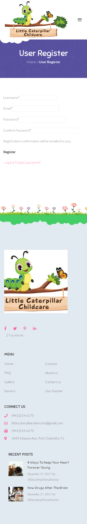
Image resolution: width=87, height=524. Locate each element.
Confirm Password (17, 130)
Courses (51, 364)
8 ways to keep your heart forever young (48, 465)
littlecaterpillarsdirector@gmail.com (37, 423)
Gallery (9, 382)
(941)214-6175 (23, 415)
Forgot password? (28, 162)
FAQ (7, 373)
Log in (8, 162)
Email (7, 108)
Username (11, 97)
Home (9, 364)
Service (9, 391)
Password (11, 119)
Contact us (53, 382)
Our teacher (54, 391)
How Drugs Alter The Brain (47, 488)
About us (51, 373)
